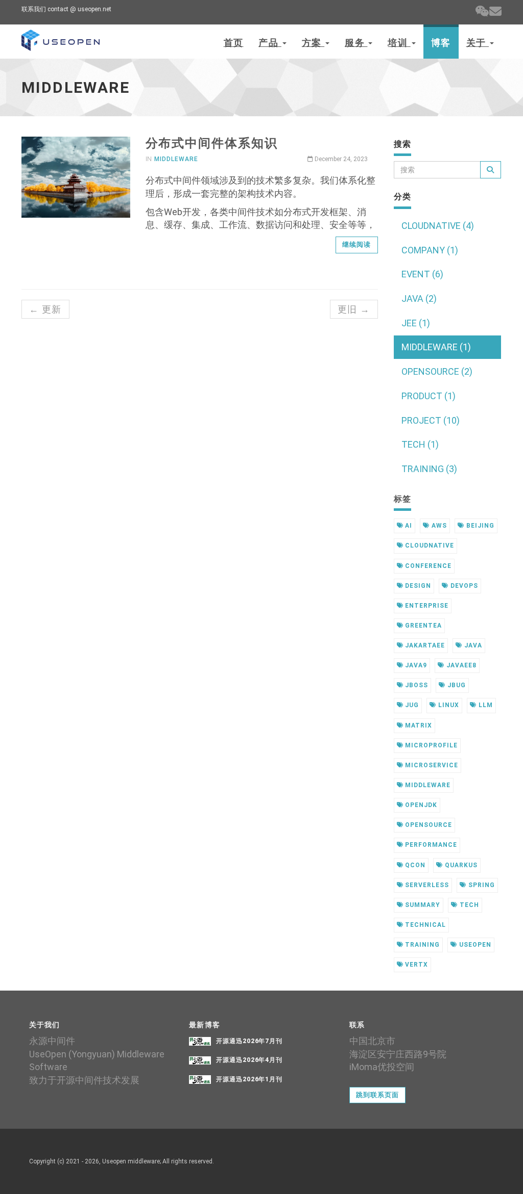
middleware (176, 159)
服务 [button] (356, 42)
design (417, 585)
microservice (430, 765)
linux (447, 705)
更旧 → (354, 309)
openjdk (420, 805)
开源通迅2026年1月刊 (249, 1079)
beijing (479, 525)
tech (468, 905)
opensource (427, 824)
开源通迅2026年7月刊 (249, 1041)
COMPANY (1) (429, 250)
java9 (415, 665)
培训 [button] (399, 42)
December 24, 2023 (340, 159)
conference (427, 565)
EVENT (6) (422, 274)
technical (424, 924)
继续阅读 (356, 244)
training (421, 944)
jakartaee (424, 645)
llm (485, 705)
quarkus (460, 865)
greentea (422, 625)
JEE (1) (415, 323)
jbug (455, 685)
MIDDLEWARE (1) (436, 347)
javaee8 (460, 665)
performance (430, 844)
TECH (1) (420, 444)
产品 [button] (269, 42)
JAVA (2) (419, 298)
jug (411, 705)
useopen (474, 944)
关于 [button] (477, 42)
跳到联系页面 (377, 1095)
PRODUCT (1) (428, 396)
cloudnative (428, 545)
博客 (441, 42)
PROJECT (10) (430, 420)
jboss (415, 685)
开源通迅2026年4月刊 (249, 1059)
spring (480, 885)
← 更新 (45, 309)
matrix (417, 725)
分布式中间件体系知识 (212, 143)
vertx (415, 964)
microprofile (430, 745)
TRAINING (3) (429, 468)
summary (421, 905)
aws (438, 525)
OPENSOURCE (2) (436, 371)
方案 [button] (313, 42)
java (472, 645)
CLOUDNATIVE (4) (437, 225)
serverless (426, 885)
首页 (234, 42)
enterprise (425, 605)
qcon (414, 865)
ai (407, 525)
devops (463, 585)
